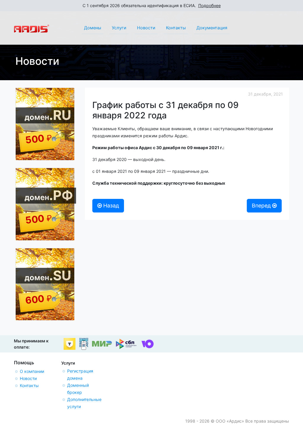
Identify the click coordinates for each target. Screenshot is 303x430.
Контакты (29, 385)
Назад (110, 205)
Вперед (262, 205)
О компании (32, 371)
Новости (28, 378)
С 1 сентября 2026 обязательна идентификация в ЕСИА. (152, 5)
